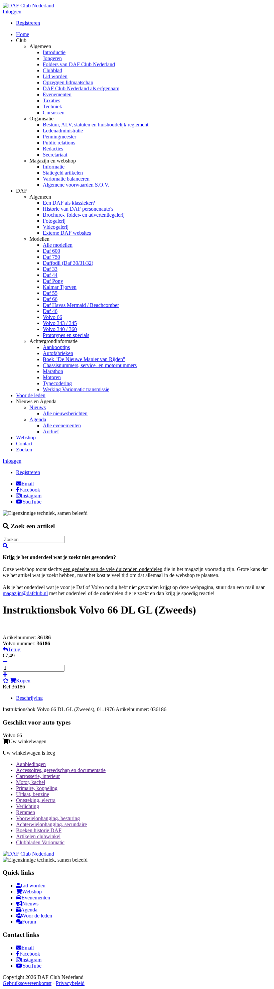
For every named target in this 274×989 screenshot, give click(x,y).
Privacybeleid (70, 983)
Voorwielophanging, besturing (48, 818)
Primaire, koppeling (36, 788)
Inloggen (12, 11)
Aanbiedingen (31, 764)
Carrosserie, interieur (38, 776)
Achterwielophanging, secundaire (51, 824)
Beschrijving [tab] (29, 698)
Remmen (25, 812)
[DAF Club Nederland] (28, 5)
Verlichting (27, 806)
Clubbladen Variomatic (40, 842)
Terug (14, 649)
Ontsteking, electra (35, 800)
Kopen (23, 680)
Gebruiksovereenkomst (27, 983)
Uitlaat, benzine (32, 794)
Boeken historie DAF (38, 830)
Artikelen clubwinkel (38, 836)
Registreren (28, 23)
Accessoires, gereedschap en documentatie (61, 770)
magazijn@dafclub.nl (25, 593)
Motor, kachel (30, 782)
